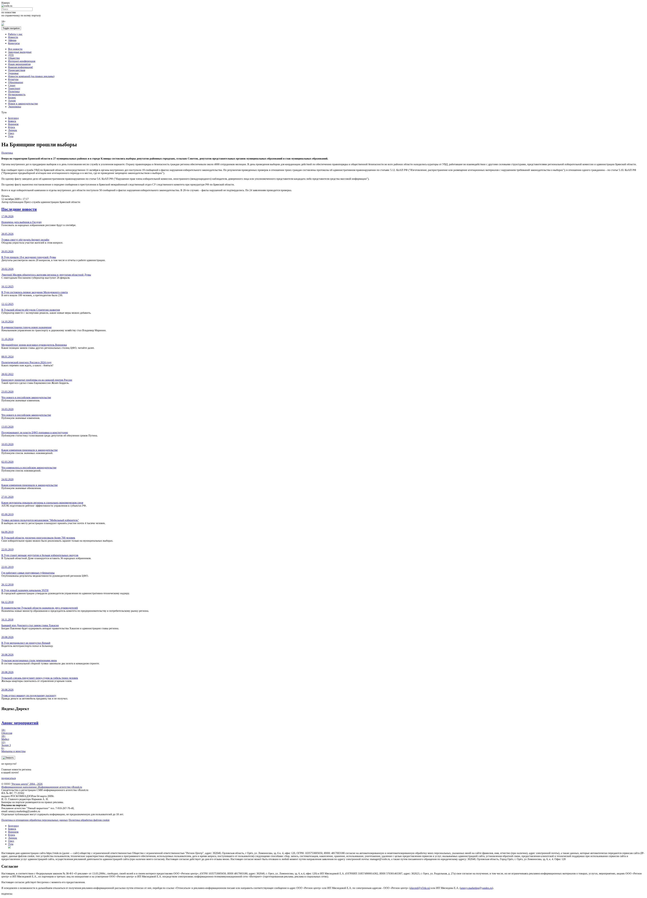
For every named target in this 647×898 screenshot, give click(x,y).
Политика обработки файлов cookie (89, 820)
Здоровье (13, 73)
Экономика (14, 106)
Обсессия (6, 731)
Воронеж (13, 124)
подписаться (8, 778)
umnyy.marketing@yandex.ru (476, 888)
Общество (14, 58)
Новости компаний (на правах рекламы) (31, 76)
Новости (13, 37)
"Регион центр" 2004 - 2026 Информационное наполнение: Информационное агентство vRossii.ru (41, 785)
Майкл (5, 738)
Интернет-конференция (21, 61)
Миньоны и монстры (13, 750)
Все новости (15, 49)
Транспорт (14, 88)
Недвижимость (16, 94)
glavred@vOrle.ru (419, 888)
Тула (10, 136)
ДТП (11, 55)
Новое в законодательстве (23, 103)
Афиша (12, 40)
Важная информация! (20, 67)
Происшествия (16, 70)
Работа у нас (15, 34)
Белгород (13, 118)
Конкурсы (14, 43)
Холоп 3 (6, 744)
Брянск (12, 121)
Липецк (12, 130)
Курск (11, 127)
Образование (15, 82)
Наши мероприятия (19, 64)
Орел (11, 133)
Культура (13, 79)
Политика (14, 91)
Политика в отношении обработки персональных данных (34, 820)
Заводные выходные (20, 52)
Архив (12, 100)
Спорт (11, 85)
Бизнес (12, 97)
